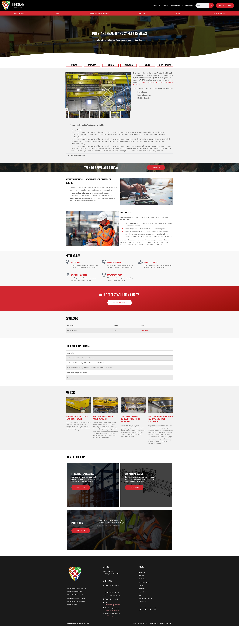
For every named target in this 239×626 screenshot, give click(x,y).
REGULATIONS (128, 65)
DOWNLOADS (110, 65)
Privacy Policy (154, 623)
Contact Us (189, 5)
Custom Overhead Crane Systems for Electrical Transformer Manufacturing (160, 419)
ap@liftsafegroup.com (112, 610)
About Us (156, 5)
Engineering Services (218, 13)
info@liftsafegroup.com (112, 605)
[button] (119, 125)
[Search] (211, 5)
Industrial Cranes (19, 13)
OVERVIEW (74, 65)
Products (179, 13)
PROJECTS (147, 65)
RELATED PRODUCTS (165, 65)
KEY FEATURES (92, 65)
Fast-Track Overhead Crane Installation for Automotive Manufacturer (130, 419)
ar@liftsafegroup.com (112, 616)
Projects (166, 5)
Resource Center (177, 5)
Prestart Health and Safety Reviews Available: (87, 125)
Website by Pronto (166, 623)
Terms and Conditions (139, 623)
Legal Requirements (77, 156)
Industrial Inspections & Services (99, 13)
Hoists (57, 13)
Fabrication (142, 13)
